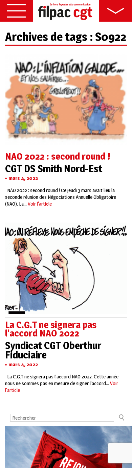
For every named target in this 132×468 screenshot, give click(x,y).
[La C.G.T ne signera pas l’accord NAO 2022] (66, 310)
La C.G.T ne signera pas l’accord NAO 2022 (50, 329)
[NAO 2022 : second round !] (66, 142)
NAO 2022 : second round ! (57, 156)
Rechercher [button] (121, 417)
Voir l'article (40, 204)
